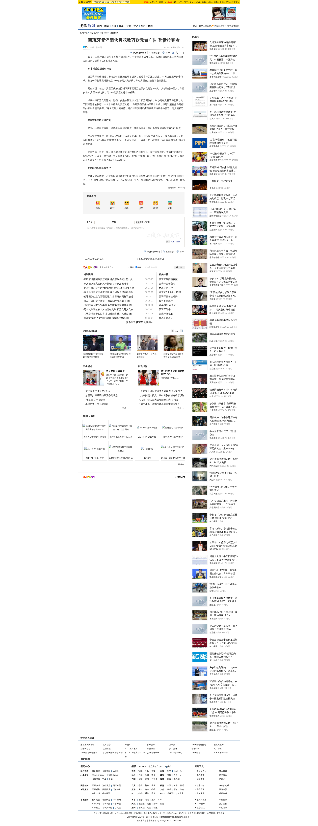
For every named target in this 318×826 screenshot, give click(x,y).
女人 (192, 2)
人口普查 (218, 748)
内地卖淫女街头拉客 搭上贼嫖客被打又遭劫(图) (108, 313)
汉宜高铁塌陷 (233, 26)
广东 (160, 800)
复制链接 (155, 53)
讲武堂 (118, 807)
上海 (154, 800)
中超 (176, 771)
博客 (216, 2)
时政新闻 (96, 771)
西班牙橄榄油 (166, 313)
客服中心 (148, 813)
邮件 (210, 2)
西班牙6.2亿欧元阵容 (170, 292)
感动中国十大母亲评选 (113, 752)
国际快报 (96, 785)
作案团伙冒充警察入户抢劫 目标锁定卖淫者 (106, 283)
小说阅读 (223, 807)
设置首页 (98, 813)
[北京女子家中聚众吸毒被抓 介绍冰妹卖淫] (173, 342)
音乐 (176, 775)
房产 (186, 2)
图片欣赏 (223, 789)
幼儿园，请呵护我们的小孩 (173, 458)
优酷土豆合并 (205, 26)
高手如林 (173, 748)
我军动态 (96, 800)
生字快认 (201, 807)
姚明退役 (107, 748)
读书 (169, 789)
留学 (176, 785)
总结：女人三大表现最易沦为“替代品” (159, 399)
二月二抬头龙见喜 (94, 258)
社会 (114, 26)
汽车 (180, 2)
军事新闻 (84, 800)
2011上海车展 (131, 748)
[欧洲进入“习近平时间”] (173, 427)
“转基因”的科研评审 (95, 399)
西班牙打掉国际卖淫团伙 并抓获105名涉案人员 (108, 279)
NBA (169, 771)
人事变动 (106, 771)
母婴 (140, 785)
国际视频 (96, 789)
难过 (112, 208)
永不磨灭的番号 (87, 744)
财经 (133, 775)
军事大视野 (107, 807)
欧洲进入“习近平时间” (173, 437)
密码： (115, 222)
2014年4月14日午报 (147, 437)
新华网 (99, 47)
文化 (162, 789)
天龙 (133, 804)
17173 (111, 2)
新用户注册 (145, 222)
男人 (153, 793)
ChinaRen (103, 2)
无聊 (170, 208)
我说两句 (235, 2)
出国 (169, 785)
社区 (143, 26)
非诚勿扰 (195, 748)
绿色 (182, 789)
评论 (135, 26)
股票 (140, 775)
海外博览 (114, 33)
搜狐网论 (106, 793)
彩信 (162, 804)
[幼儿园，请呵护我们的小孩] (173, 449)
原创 (176, 789)
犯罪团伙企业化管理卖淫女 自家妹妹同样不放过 (108, 296)
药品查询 (223, 775)
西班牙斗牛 (165, 309)
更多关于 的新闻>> (139, 322)
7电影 (127, 744)
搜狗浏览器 (202, 800)
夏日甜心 (107, 744)
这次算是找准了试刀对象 (98, 391)
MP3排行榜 (224, 785)
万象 (104, 779)
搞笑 (155, 208)
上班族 (172, 744)
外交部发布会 (112, 775)
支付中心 (119, 813)
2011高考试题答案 (88, 752)
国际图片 (106, 789)
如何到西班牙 (166, 300)
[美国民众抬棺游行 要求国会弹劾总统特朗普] (94, 427)
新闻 (133, 771)
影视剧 (177, 779)
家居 (147, 779)
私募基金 (151, 748)
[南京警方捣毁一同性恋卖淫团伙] (147, 342)
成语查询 (201, 779)
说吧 (156, 807)
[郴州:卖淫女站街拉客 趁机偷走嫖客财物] (120, 342)
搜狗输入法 (202, 771)
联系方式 (157, 813)
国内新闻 (84, 771)
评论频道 (84, 789)
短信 (149, 804)
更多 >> (125, 408)
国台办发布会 (98, 775)
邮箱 (147, 800)
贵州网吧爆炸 (153, 752)
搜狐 (96, 2)
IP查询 (222, 779)
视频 (198, 2)
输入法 (142, 807)
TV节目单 (201, 804)
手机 (147, 793)
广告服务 (138, 813)
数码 (140, 793)
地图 (149, 807)
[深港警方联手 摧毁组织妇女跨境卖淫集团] (93, 342)
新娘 (147, 785)
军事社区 (96, 807)
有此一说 (96, 793)
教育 (162, 785)
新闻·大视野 (89, 416)
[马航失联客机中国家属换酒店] (121, 449)
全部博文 (220, 813)
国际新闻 (94, 33)
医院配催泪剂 (220, 26)
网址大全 (201, 793)
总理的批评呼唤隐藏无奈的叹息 (101, 395)
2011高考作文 (175, 752)
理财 (147, 775)
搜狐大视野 (219, 744)
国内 (99, 26)
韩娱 (169, 775)
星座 (153, 785)
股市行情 (201, 785)
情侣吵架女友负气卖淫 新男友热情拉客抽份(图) (108, 305)
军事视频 (106, 804)
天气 (140, 789)
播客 (204, 2)
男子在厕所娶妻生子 (116, 371)
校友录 (181, 793)
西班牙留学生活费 (168, 296)
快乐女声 (151, 744)
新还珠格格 (85, 748)
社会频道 (84, 775)
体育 (152, 2)
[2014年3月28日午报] (94, 449)
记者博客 (117, 789)
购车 (140, 779)
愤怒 (141, 208)
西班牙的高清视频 (168, 279)
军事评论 (96, 804)
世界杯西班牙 (166, 318)
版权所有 (187, 817)
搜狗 (127, 2)
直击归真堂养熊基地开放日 (150, 258)
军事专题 (117, 804)
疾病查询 (201, 789)
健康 (147, 789)
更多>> (181, 464)
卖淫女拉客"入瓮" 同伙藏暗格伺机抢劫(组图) (107, 318)
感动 (126, 208)
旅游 (133, 789)
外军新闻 (117, 800)
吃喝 (153, 789)
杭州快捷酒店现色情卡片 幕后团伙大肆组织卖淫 (108, 292)
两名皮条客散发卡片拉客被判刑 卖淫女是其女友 (108, 309)
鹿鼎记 (142, 804)
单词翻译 (223, 793)
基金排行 (223, 771)
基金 (153, 775)
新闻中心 (84, 33)
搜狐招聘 (128, 813)
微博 (222, 2)
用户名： (90, 222)
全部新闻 (211, 813)
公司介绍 (192, 813)
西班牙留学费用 (167, 283)
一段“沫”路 (147, 458)
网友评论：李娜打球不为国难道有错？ (160, 404)
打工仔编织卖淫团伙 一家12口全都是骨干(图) (107, 300)
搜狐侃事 (96, 779)
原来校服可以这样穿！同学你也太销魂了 (161, 391)
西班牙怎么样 (166, 288)
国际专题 (117, 785)
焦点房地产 (119, 2)
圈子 (141, 800)
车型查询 (223, 800)
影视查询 (201, 775)
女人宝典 (223, 804)
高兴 (98, 208)
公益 (128, 26)
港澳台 (116, 771)
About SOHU (180, 813)
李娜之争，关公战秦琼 (96, 404)
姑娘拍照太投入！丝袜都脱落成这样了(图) (162, 395)
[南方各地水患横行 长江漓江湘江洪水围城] (121, 427)
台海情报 (106, 800)
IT (175, 2)
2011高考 (195, 752)
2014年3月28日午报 (95, 458)
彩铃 (156, 804)
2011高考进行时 (198, 744)
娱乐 (161, 2)
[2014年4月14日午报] (147, 427)
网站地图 (201, 813)
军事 (121, 26)
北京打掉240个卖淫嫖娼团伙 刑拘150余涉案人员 (109, 288)
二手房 (154, 779)
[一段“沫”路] (147, 449)
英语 (182, 785)
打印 (168, 53)
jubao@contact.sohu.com (170, 820)
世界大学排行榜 (221, 752)
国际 (106, 26)
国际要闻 (104, 33)
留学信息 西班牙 (167, 305)
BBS (228, 2)
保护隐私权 (168, 813)
